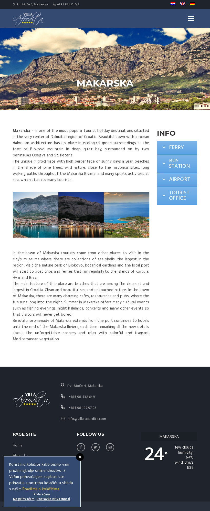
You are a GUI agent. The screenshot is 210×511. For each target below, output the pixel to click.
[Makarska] (35, 214)
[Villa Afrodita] (29, 18)
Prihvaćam (42, 494)
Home (18, 446)
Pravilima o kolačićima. (41, 489)
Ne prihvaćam (24, 499)
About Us (20, 456)
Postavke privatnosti (53, 499)
